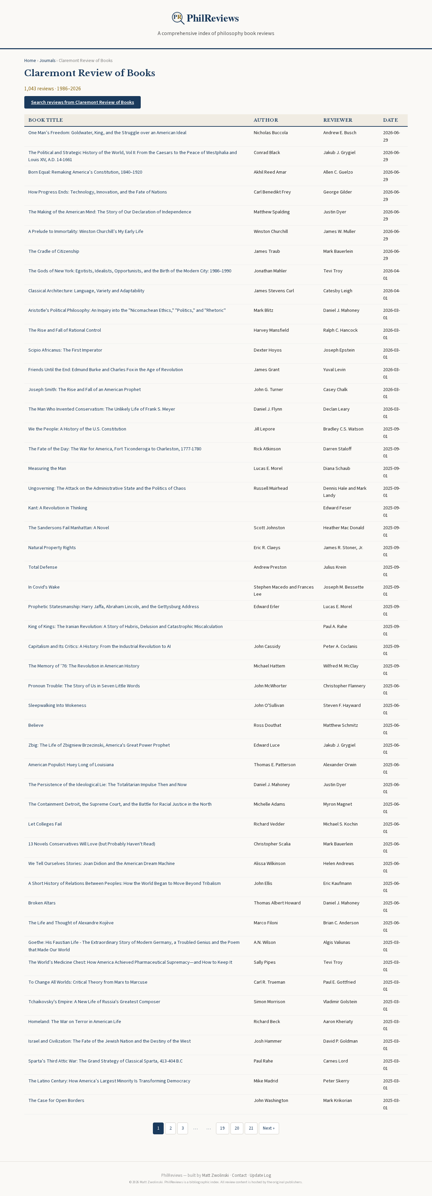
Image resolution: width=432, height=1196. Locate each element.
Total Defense (42, 567)
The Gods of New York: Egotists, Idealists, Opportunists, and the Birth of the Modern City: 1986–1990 (129, 270)
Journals (47, 60)
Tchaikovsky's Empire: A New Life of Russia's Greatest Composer (94, 1001)
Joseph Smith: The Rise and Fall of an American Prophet (84, 389)
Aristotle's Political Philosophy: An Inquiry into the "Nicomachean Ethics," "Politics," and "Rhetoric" (127, 310)
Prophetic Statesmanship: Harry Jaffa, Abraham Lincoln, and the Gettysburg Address (113, 606)
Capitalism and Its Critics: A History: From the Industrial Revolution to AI (99, 646)
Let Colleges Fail (45, 824)
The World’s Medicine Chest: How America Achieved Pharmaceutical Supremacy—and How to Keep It (130, 962)
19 (222, 1128)
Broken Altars (42, 902)
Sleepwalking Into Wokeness (57, 705)
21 (251, 1128)
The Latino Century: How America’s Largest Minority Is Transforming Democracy (109, 1080)
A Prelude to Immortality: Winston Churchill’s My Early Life (85, 231)
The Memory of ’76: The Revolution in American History (83, 665)
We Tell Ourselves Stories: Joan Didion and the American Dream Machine (101, 863)
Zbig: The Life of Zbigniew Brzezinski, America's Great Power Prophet (99, 745)
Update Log (260, 1175)
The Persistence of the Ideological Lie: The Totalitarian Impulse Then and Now (107, 784)
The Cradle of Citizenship (53, 251)
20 (237, 1128)
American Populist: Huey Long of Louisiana (71, 764)
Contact (239, 1175)
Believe (36, 725)
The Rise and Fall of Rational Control (64, 330)
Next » (269, 1128)
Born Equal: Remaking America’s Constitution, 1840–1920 (85, 172)
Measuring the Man (47, 468)
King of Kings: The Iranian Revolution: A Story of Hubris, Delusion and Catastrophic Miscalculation (125, 626)
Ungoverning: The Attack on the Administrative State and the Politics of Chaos (107, 488)
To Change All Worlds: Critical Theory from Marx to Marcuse (87, 982)
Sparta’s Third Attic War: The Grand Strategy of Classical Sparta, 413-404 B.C (105, 1061)
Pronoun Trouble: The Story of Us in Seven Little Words (84, 685)
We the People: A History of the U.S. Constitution (77, 428)
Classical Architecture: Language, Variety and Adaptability (86, 290)
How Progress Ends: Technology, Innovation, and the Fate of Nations (97, 192)
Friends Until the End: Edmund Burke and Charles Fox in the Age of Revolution (105, 369)
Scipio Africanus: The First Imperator (65, 350)
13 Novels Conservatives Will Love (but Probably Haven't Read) (91, 843)
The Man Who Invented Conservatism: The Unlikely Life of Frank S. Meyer (101, 409)
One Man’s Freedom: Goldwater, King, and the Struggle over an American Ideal (107, 132)
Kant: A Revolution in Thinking (57, 507)
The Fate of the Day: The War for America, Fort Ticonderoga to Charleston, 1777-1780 (114, 448)
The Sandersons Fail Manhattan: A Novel (68, 527)
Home (30, 60)
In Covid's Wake (44, 587)
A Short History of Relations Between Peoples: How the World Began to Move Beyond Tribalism (124, 883)
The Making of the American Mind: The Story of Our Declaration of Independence (109, 211)
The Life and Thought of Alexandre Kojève (71, 922)
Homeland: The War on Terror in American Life (74, 1021)
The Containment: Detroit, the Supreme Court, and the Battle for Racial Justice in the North (120, 804)
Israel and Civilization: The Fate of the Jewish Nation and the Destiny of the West (109, 1041)
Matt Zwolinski (215, 1175)
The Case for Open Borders (56, 1100)
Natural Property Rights (52, 547)
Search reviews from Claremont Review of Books (82, 102)
